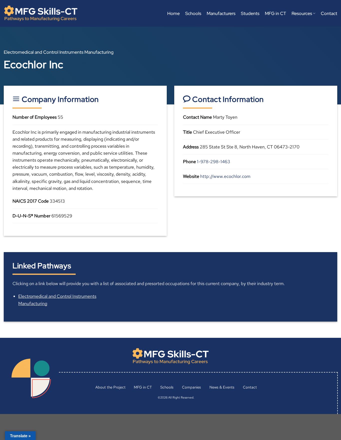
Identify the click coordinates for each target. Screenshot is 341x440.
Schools (193, 13)
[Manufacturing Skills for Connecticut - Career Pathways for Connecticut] (41, 13)
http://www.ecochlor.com (225, 176)
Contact (329, 13)
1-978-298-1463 (213, 161)
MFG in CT (275, 13)
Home (173, 13)
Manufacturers (221, 13)
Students (250, 13)
